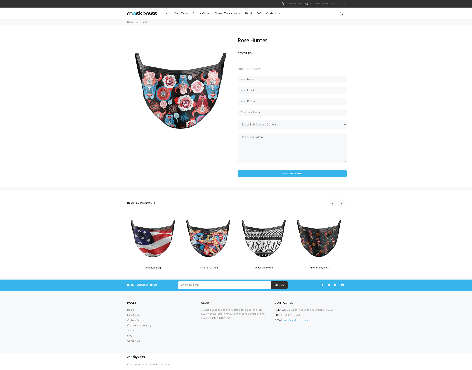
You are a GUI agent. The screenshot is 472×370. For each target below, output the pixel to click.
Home (130, 22)
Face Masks (133, 315)
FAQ (129, 336)
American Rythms (319, 268)
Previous (332, 202)
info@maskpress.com (296, 320)
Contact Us (133, 341)
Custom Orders (135, 320)
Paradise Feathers (208, 268)
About (130, 331)
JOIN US (279, 285)
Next (341, 202)
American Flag (153, 268)
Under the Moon (263, 268)
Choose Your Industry (139, 325)
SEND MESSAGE (292, 174)
